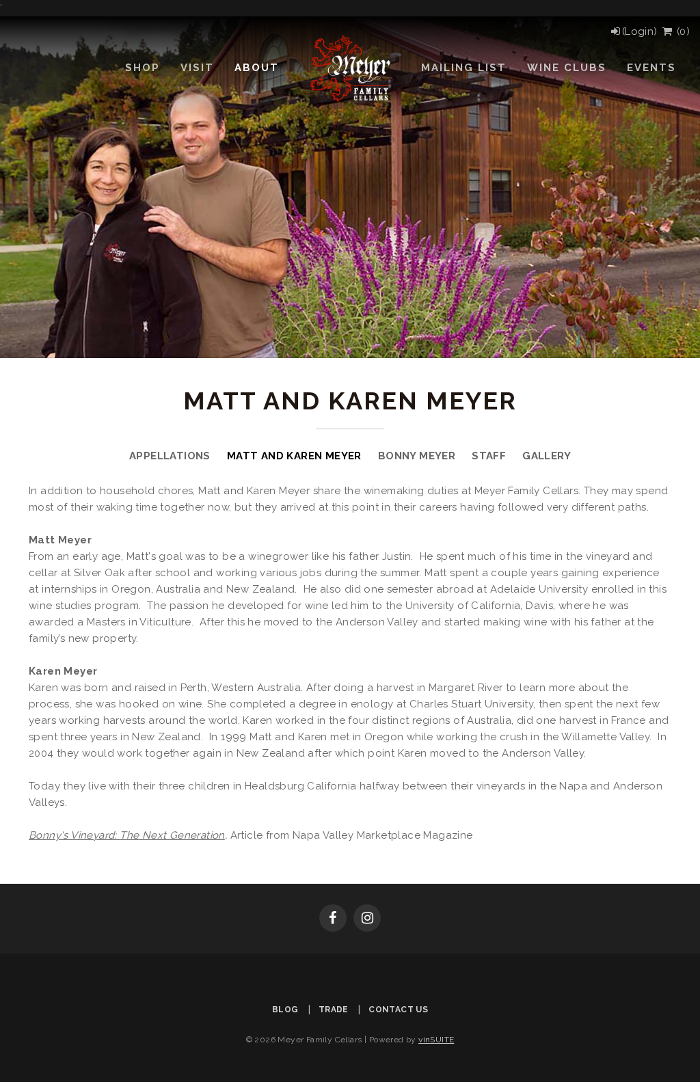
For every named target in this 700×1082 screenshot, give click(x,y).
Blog (285, 1009)
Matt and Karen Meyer (294, 456)
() (681, 31)
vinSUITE (436, 1039)
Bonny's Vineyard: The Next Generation (127, 835)
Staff (489, 456)
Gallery (546, 456)
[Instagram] (367, 919)
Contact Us (398, 1009)
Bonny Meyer (416, 456)
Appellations (170, 456)
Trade (334, 1009)
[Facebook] (333, 919)
